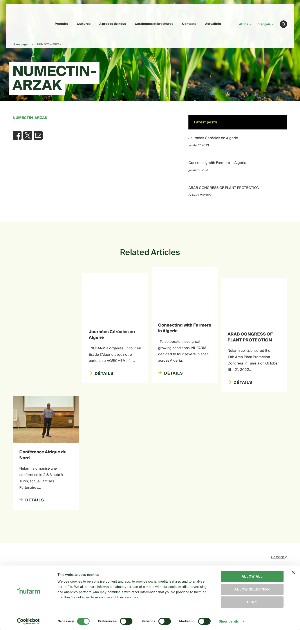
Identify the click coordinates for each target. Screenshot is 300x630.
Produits (61, 24)
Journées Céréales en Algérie (213, 138)
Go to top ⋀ (279, 557)
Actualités (213, 24)
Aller (283, 24)
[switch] (126, 621)
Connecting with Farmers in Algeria (217, 163)
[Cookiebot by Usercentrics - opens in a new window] (28, 621)
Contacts (189, 24)
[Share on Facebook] (17, 135)
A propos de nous (112, 24)
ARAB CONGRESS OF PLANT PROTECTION (223, 188)
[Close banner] (293, 576)
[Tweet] (27, 135)
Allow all (252, 576)
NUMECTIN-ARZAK (30, 118)
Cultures (83, 24)
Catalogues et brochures (154, 24)
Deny (252, 602)
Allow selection (252, 589)
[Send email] (38, 135)
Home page (20, 44)
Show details (229, 621)
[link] (23, 23)
